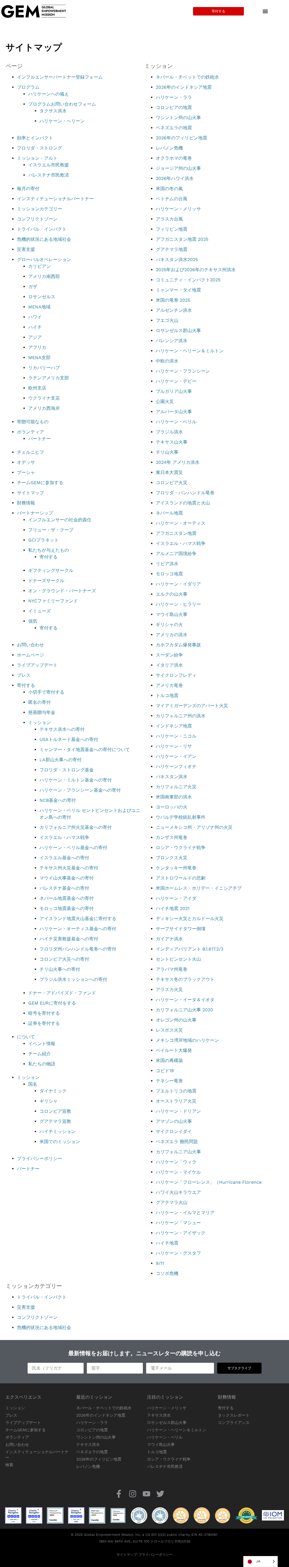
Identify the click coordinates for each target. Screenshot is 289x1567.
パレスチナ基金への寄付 (64, 888)
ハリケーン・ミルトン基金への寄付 (76, 780)
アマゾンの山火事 (174, 1121)
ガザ (32, 286)
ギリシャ (49, 1101)
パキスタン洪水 (171, 776)
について (26, 1037)
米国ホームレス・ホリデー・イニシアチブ (199, 888)
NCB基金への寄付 (58, 800)
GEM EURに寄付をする (52, 1003)
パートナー (39, 438)
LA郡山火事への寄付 (61, 759)
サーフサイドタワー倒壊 (180, 928)
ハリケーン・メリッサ (178, 209)
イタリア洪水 (169, 665)
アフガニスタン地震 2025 (182, 239)
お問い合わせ (30, 644)
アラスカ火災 (169, 989)
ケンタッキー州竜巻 (176, 868)
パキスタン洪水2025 (177, 259)
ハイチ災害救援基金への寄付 (69, 938)
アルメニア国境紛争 (176, 553)
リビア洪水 (167, 563)
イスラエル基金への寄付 (64, 857)
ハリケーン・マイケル (178, 1172)
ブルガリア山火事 (174, 391)
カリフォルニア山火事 (178, 1151)
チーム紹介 (39, 1053)
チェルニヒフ (30, 452)
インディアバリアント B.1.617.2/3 (189, 949)
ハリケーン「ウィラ (176, 1162)
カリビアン (39, 266)
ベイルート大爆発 (174, 1050)
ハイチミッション (58, 1131)
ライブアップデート (37, 665)
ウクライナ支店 (44, 398)
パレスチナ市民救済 (48, 175)
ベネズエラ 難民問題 (177, 1141)
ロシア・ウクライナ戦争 (180, 847)
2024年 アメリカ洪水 (178, 462)
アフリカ (37, 347)
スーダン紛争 (169, 655)
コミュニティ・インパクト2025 (188, 279)
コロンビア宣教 (55, 1111)
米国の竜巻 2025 (173, 300)
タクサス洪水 (53, 110)
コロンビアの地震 (174, 107)
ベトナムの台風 (171, 198)
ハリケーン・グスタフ (178, 1253)
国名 (32, 1084)
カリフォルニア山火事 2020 (184, 1009)
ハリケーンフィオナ (176, 766)
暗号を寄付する (44, 1013)
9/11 (160, 1263)
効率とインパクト (35, 138)
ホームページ (30, 655)
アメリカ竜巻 (169, 685)
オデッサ (26, 462)
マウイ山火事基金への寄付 (67, 878)
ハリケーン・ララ (174, 97)
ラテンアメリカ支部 (48, 377)
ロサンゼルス (41, 296)
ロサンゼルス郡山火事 (178, 330)
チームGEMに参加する (40, 482)
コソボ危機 (167, 1273)
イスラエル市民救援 (48, 165)
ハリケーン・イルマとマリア (185, 1212)
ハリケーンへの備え (48, 94)
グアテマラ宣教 (55, 1121)
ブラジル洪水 (169, 432)
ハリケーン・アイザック (180, 1233)
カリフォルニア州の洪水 (180, 715)
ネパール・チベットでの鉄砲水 (187, 77)
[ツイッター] (160, 1493)
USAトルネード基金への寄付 (69, 739)
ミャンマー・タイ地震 (178, 290)
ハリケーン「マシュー (178, 1222)
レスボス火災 (169, 1030)
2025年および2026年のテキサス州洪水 (196, 269)
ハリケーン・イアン (176, 756)
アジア (35, 337)
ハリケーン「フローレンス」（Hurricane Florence (209, 1182)
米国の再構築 (169, 1060)
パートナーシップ (35, 513)
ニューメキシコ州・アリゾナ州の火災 (194, 827)
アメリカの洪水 (171, 634)
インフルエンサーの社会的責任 (59, 519)
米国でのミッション (60, 1141)
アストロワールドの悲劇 (180, 878)
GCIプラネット (43, 540)
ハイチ (35, 327)
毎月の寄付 (28, 188)
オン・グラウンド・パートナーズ (62, 590)
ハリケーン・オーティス (180, 523)
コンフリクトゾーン (37, 219)
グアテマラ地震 (171, 249)
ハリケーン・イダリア (178, 584)
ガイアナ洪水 (169, 938)
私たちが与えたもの (48, 550)
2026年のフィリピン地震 (181, 138)
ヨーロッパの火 (171, 807)
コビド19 (165, 1070)
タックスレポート (233, 1415)
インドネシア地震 (174, 726)
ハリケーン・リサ (174, 746)
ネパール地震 (169, 513)
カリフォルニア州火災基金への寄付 (76, 827)
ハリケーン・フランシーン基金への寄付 (80, 790)
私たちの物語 (41, 1064)
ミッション (39, 722)
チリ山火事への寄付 (60, 969)
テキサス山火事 (171, 442)
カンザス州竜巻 (171, 837)
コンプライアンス (233, 1422)
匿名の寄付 (39, 702)
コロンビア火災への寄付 (64, 959)
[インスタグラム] (132, 1493)
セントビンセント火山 (178, 959)
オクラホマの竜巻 (174, 158)
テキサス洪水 (88, 1444)
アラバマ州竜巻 (171, 969)
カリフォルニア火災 (176, 786)
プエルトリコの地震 (176, 1091)
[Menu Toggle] (265, 11)
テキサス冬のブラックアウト (185, 979)
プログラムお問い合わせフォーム (62, 104)
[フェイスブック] (118, 1493)
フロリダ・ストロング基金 (67, 770)
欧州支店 (37, 388)
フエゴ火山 (167, 320)
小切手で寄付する (46, 692)
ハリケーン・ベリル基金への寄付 (73, 847)
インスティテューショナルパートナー (55, 198)
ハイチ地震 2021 (172, 908)
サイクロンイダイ (174, 1131)
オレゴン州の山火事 (176, 1020)
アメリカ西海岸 (44, 408)
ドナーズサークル (46, 580)
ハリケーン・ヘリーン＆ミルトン (190, 350)
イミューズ (39, 611)
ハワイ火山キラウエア (178, 1192)
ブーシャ (26, 472)
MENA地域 (39, 307)
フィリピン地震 (171, 229)
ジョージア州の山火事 (178, 168)
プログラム (28, 87)
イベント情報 (41, 1043)
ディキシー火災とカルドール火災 (190, 918)
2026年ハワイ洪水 (175, 178)
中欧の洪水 (167, 361)
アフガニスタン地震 (176, 533)
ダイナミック (53, 1091)
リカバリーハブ (44, 367)
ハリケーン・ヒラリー (178, 604)
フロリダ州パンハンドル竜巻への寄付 (78, 949)
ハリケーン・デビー (176, 381)
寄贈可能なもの (33, 421)
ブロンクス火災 (171, 857)
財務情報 (26, 503)
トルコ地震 (167, 695)
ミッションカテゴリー (39, 209)
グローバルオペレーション (44, 259)
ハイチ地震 (167, 1243)
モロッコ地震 (169, 574)
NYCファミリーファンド (53, 601)
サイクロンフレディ (176, 675)
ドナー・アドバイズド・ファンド (62, 993)
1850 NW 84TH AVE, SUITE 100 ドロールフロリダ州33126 (144, 1541)
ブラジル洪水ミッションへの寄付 (73, 979)
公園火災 (165, 401)
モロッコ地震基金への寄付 (67, 908)
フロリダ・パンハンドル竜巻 (185, 492)
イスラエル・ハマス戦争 (64, 837)
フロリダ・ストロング (39, 148)
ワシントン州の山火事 (178, 117)
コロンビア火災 (171, 482)
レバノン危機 (169, 148)
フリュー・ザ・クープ (50, 530)
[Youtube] (146, 1493)
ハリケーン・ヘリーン (62, 121)
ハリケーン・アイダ (176, 898)
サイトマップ (30, 492)
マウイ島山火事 (171, 614)
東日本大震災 (169, 472)
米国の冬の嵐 (169, 188)
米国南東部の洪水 (174, 797)
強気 (32, 621)
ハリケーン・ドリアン (178, 1111)
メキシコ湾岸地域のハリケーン (187, 1040)
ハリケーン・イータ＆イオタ (185, 999)
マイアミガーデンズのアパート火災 (192, 705)
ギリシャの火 (169, 624)
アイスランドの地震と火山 (183, 503)
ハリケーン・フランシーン (183, 371)
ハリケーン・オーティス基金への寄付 (78, 928)
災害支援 (26, 249)
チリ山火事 (167, 452)
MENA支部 (39, 357)
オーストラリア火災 (176, 1101)
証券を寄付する (44, 1023)
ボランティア (30, 432)
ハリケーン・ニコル (176, 736)
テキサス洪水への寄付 (62, 729)
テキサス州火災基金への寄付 (69, 868)
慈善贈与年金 (41, 712)
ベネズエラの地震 (174, 127)
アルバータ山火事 (174, 411)
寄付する (49, 557)
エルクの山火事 (171, 594)
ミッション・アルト (37, 158)
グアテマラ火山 (171, 1202)
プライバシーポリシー (39, 1158)
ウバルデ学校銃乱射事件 (180, 817)
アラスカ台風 (169, 219)
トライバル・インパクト (42, 229)
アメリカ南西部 (44, 276)
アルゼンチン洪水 (174, 310)
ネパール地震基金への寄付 (67, 898)
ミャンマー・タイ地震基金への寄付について (85, 749)
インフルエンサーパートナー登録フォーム (60, 77)
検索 (9, 1465)
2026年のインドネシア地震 (184, 87)
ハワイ (35, 317)
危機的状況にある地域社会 (44, 239)
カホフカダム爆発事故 (178, 644)
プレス (23, 675)
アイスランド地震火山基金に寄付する (78, 918)
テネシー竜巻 (169, 1080)
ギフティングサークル (50, 570)
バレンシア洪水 (171, 340)
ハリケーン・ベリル (176, 421)
